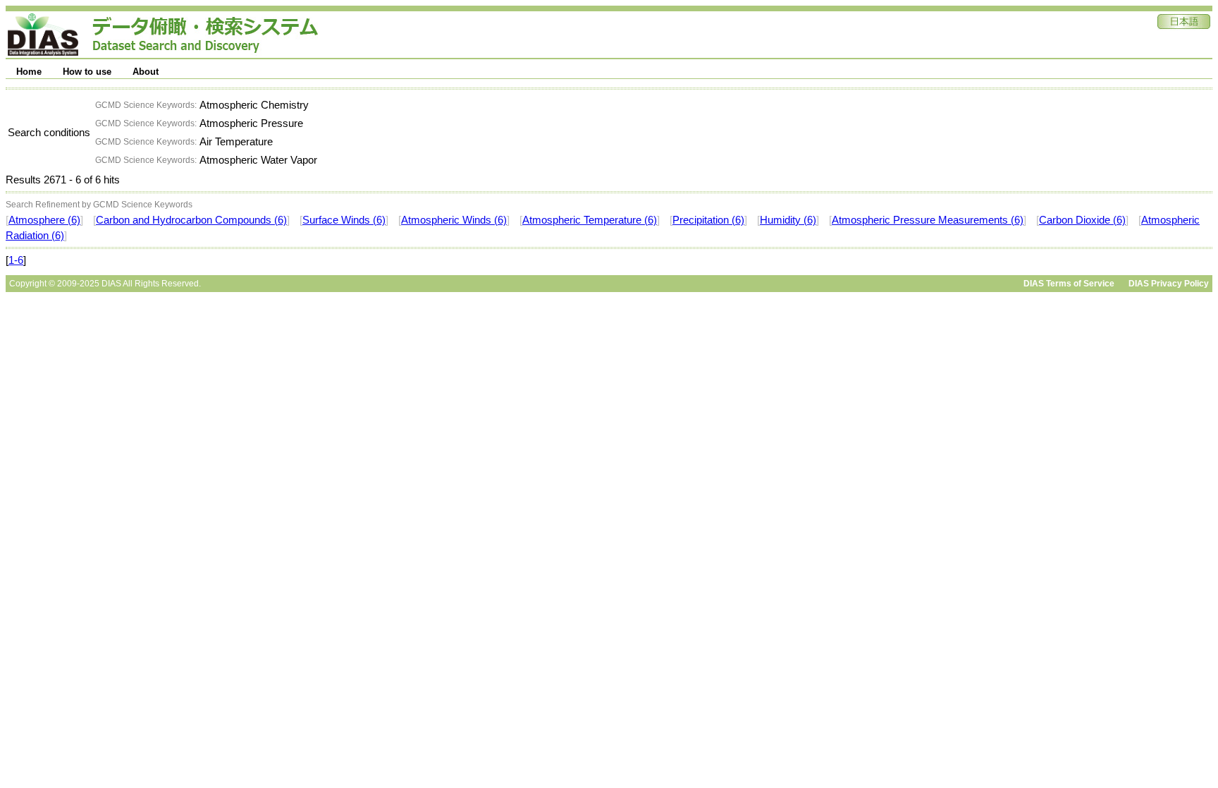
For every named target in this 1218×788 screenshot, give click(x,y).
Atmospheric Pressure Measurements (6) (927, 220)
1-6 (15, 260)
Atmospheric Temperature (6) (589, 220)
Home (29, 71)
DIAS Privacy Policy (1168, 284)
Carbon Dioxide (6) (1082, 220)
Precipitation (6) (708, 220)
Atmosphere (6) (44, 220)
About (146, 71)
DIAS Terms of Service (1068, 284)
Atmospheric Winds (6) (454, 220)
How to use (87, 71)
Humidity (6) (788, 220)
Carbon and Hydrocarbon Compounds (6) (191, 220)
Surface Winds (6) (344, 220)
